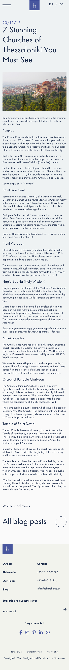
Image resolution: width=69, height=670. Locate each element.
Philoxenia (9, 572)
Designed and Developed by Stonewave (44, 658)
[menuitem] (50, 5)
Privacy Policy (52, 652)
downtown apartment (38, 331)
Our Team (9, 581)
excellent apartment (32, 234)
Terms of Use (16, 652)
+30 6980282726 (47, 580)
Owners (7, 563)
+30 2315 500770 (47, 572)
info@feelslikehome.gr (48, 588)
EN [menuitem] (51, 4)
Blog (6, 589)
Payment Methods (34, 652)
